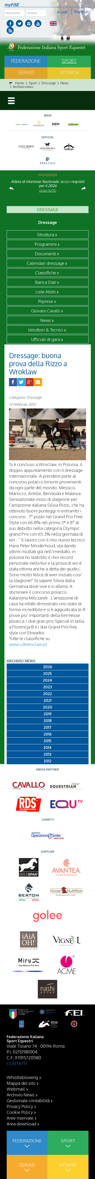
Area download (21, 1123)
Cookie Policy (20, 1112)
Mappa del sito (21, 1083)
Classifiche (45, 272)
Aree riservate (20, 1118)
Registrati (81, 12)
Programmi (46, 244)
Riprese (45, 301)
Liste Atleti (46, 291)
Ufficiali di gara (45, 339)
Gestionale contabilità (28, 1100)
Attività (69, 72)
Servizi (26, 72)
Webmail (16, 1089)
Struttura (45, 234)
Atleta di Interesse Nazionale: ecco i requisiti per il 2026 (47, 183)
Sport (69, 61)
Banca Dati (45, 282)
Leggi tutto (47, 190)
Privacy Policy (20, 1106)
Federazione (26, 61)
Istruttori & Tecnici (45, 329)
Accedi (62, 12)
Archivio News (20, 1094)
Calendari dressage (45, 263)
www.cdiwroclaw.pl (28, 644)
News (45, 320)
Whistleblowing (22, 1077)
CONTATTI (17, 1063)
